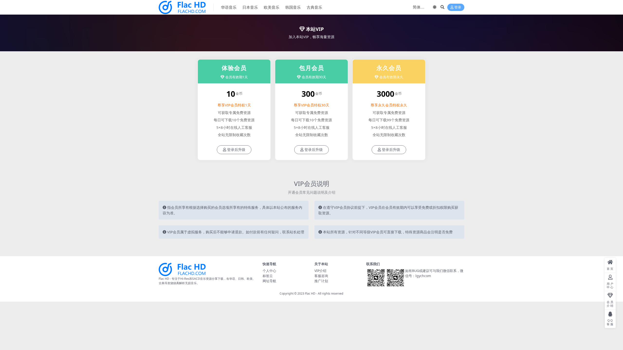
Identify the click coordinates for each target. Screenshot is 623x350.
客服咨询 (321, 275)
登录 (457, 7)
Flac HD (310, 293)
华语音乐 (229, 7)
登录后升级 (236, 150)
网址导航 (269, 281)
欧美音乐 (271, 7)
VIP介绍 (320, 270)
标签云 (268, 275)
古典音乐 (314, 7)
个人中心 (269, 270)
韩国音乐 (293, 7)
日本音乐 (250, 7)
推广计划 (321, 281)
